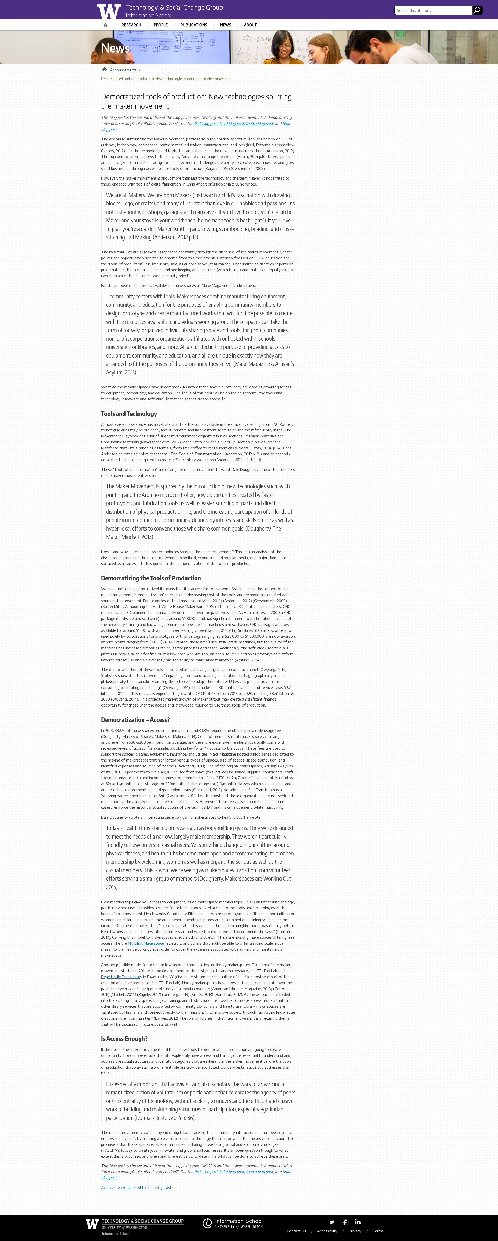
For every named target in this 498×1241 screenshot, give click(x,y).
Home (106, 23)
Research (131, 25)
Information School (148, 15)
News (225, 25)
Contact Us (296, 1231)
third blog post (231, 123)
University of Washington (118, 13)
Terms (378, 1231)
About (250, 25)
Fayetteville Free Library (121, 976)
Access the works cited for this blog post (136, 1187)
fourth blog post (259, 123)
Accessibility (327, 1231)
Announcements (123, 69)
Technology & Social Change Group (174, 7)
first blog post (206, 123)
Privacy (355, 1231)
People (161, 25)
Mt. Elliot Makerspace (146, 943)
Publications (194, 25)
